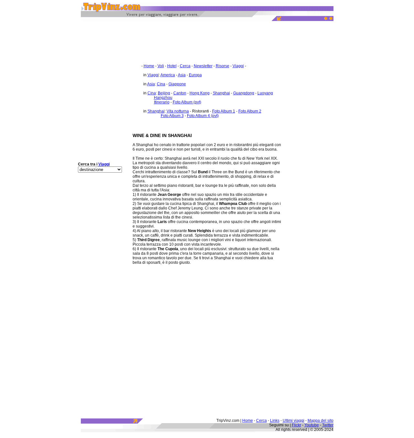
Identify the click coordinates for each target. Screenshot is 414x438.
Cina (161, 84)
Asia (182, 75)
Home (149, 66)
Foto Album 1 (223, 111)
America (167, 75)
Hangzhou (163, 97)
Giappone (177, 84)
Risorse (222, 66)
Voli (161, 66)
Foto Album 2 (249, 111)
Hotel (172, 66)
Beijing (164, 93)
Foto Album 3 (172, 115)
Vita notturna (178, 111)
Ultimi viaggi (293, 420)
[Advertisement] (207, 38)
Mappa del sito (320, 420)
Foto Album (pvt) (187, 102)
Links (274, 420)
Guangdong (243, 93)
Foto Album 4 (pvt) (203, 115)
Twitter (327, 425)
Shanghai (221, 93)
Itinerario (161, 102)
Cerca (185, 66)
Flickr (296, 425)
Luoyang (265, 93)
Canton (179, 93)
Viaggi (238, 66)
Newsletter (203, 66)
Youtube (311, 425)
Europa (195, 75)
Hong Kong (200, 93)
